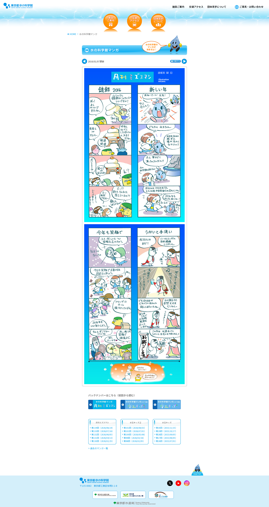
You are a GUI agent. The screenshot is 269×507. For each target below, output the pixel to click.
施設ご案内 (178, 6)
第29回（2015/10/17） (166, 431)
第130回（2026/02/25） (102, 441)
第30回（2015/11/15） (166, 428)
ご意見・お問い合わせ (251, 6)
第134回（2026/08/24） (102, 428)
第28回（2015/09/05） (166, 434)
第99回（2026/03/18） (134, 438)
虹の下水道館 (161, 495)
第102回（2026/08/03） (135, 428)
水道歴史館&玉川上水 (105, 495)
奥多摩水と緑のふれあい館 (133, 495)
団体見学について (216, 6)
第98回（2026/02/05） (134, 441)
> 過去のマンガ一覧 (98, 448)
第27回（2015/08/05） (166, 438)
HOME (73, 34)
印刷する (175, 61)
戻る (184, 61)
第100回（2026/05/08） (135, 434)
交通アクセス (196, 6)
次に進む (84, 61)
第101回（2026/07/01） (135, 431)
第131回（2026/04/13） (102, 438)
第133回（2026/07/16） (102, 431)
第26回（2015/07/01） (166, 441)
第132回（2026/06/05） (102, 434)
